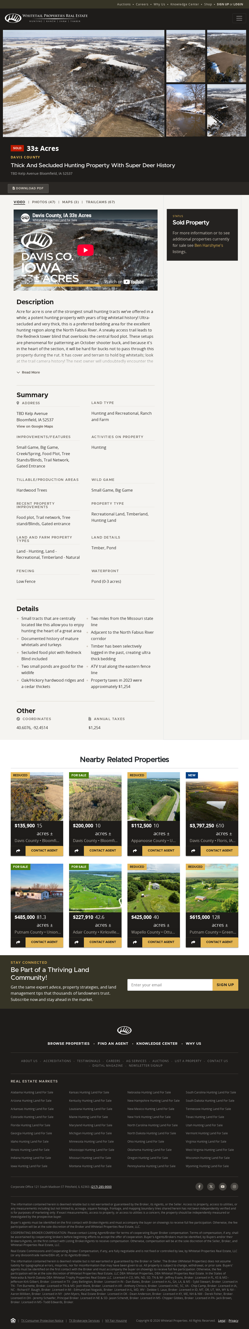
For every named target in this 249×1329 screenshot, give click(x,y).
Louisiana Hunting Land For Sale (90, 1109)
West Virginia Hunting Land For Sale (210, 1150)
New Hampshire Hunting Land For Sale (153, 1101)
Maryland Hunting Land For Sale (90, 1125)
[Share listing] (18, 851)
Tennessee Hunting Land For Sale (208, 1109)
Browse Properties (69, 1043)
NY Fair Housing (116, 1321)
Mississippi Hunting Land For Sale (91, 1150)
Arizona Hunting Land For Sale (31, 1101)
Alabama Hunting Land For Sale (32, 1092)
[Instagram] (234, 1187)
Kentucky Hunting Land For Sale (90, 1101)
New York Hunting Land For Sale (149, 1117)
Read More (30, 372)
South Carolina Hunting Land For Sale (211, 1092)
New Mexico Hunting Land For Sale (150, 1109)
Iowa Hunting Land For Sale (29, 1166)
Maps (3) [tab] (70, 202)
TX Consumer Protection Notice (42, 1321)
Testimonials (88, 1061)
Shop (208, 4)
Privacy (233, 1321)
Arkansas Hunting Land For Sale (32, 1109)
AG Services (136, 1061)
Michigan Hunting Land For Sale (90, 1133)
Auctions (124, 4)
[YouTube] (223, 1187)
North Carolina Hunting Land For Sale (152, 1125)
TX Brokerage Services (84, 1321)
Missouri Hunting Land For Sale (90, 1158)
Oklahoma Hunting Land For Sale (149, 1150)
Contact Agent (44, 850)
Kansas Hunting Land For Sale (89, 1092)
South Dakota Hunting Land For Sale (210, 1101)
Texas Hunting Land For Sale (205, 1117)
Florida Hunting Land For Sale (30, 1125)
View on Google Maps (35, 426)
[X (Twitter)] (211, 1187)
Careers (142, 4)
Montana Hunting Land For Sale (90, 1166)
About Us (29, 1061)
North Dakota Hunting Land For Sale (151, 1133)
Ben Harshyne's (209, 245)
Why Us (159, 4)
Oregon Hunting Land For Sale (147, 1158)
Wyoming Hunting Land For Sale (207, 1166)
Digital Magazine (107, 1065)
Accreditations (57, 1061)
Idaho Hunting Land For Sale (30, 1141)
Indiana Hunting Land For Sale (31, 1158)
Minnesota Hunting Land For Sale (91, 1141)
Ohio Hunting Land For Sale (145, 1141)
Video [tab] (19, 202)
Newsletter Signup (146, 1065)
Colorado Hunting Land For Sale (32, 1117)
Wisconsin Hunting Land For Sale (208, 1158)
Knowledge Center (184, 4)
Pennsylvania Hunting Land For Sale (151, 1166)
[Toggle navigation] (239, 18)
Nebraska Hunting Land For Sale (149, 1092)
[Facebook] (199, 1187)
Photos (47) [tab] (43, 202)
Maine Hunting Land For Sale (88, 1117)
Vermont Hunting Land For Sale (207, 1133)
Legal (221, 1321)
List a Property (188, 1061)
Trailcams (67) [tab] (100, 202)
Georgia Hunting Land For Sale (31, 1133)
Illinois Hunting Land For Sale (30, 1150)
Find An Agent (113, 1043)
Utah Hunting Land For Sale (204, 1125)
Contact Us (217, 1061)
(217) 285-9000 (101, 1187)
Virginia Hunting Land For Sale (206, 1141)
